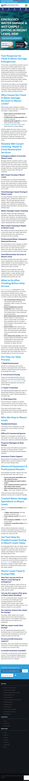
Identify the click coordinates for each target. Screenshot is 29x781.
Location (6, 740)
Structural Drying (8, 697)
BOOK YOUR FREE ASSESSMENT (11, 38)
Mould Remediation (8, 702)
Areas (5, 721)
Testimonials (7, 744)
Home (5, 732)
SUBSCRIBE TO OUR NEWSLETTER (10, 667)
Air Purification (7, 707)
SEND (25, 671)
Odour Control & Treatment (10, 709)
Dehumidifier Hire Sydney (9, 711)
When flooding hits (6, 289)
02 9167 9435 (7, 562)
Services (6, 737)
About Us (6, 735)
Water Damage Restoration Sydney (12, 692)
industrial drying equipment (15, 381)
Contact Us (6, 742)
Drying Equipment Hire (9, 695)
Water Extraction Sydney (9, 690)
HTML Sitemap (7, 714)
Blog (5, 747)
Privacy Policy (7, 725)
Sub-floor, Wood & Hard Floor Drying (12, 699)
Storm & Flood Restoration (10, 687)
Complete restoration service (12, 124)
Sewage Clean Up (8, 704)
